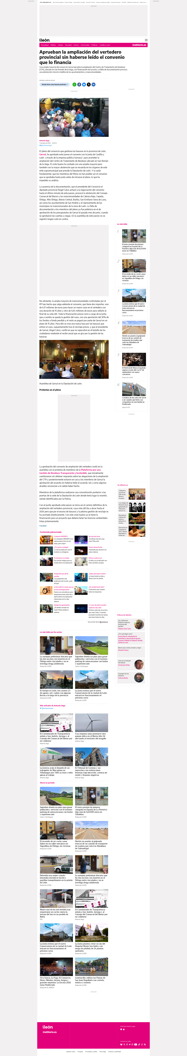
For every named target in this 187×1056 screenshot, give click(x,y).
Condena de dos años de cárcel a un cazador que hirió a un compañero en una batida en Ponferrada (134, 400)
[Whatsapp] (74, 84)
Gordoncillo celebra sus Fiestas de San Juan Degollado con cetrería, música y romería (90, 980)
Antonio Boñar (123, 678)
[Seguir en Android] (121, 1029)
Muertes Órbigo (68, 2)
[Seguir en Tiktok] (139, 1044)
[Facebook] (79, 84)
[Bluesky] (84, 84)
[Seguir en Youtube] (135, 1044)
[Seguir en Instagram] (132, 1044)
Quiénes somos (70, 1051)
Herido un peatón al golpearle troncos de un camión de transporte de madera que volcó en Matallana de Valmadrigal (91, 845)
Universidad (85, 45)
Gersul (42, 154)
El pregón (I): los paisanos (123, 675)
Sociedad (68, 45)
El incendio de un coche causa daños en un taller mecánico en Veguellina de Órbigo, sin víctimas (55, 843)
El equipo (80, 1051)
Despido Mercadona (116, 2)
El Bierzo (94, 45)
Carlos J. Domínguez (81, 666)
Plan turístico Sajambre (58, 2)
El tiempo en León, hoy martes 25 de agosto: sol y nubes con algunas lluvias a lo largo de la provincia (55, 693)
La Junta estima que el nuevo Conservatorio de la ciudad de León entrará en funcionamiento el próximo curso (91, 694)
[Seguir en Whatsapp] (142, 1044)
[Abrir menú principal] (146, 40)
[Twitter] (89, 84)
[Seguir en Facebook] (127, 1044)
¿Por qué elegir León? (125, 634)
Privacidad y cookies (91, 1051)
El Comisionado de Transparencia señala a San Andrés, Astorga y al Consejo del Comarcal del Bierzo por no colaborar (56, 737)
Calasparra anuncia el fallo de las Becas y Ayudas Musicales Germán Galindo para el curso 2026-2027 (123, 494)
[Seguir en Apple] (124, 1029)
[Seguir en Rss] (145, 1044)
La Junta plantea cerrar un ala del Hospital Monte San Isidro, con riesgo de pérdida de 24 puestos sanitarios (90, 947)
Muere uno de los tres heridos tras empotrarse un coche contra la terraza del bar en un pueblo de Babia (55, 913)
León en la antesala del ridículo (124, 662)
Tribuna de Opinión (124, 615)
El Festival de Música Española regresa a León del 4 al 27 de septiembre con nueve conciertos (134, 371)
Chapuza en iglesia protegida (103, 2)
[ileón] (55, 1027)
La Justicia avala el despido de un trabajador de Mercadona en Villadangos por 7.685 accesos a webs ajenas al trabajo (56, 771)
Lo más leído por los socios (51, 632)
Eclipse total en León (144, 2)
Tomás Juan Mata (124, 665)
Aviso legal (102, 1051)
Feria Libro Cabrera (90, 2)
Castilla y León (105, 45)
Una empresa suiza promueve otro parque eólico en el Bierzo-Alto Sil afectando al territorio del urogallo (90, 736)
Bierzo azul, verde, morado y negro (129, 648)
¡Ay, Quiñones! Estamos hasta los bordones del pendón (124, 623)
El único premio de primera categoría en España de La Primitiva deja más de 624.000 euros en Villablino (91, 811)
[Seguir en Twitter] (124, 1044)
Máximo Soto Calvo (124, 629)
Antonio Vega (44, 140)
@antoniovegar (46, 145)
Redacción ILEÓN (45, 666)
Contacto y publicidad (114, 1051)
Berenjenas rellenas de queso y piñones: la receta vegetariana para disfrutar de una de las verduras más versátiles (123, 519)
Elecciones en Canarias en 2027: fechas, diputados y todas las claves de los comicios (123, 531)
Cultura (60, 45)
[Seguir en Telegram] (129, 1044)
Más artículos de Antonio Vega (52, 706)
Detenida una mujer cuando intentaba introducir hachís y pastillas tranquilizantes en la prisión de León (56, 879)
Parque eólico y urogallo (79, 2)
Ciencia (76, 45)
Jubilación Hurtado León (133, 2)
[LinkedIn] (93, 84)
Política (53, 45)
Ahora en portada (47, 783)
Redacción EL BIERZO (47, 987)
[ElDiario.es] (139, 45)
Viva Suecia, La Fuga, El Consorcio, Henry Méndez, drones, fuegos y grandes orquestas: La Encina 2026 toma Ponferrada (55, 981)
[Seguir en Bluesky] (121, 1044)
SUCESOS (124, 2)
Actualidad (44, 45)
